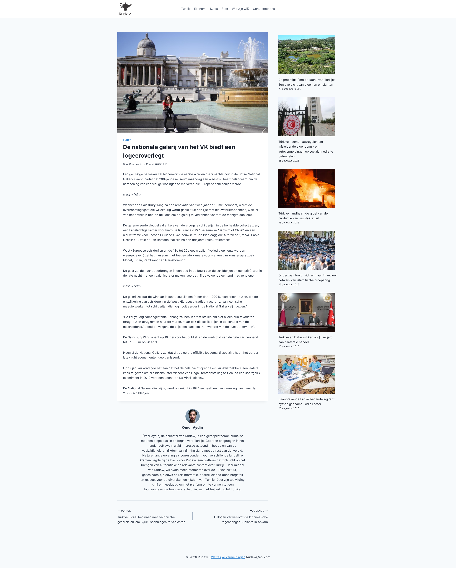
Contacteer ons (264, 9)
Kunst (214, 9)
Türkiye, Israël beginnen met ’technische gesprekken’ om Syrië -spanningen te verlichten (151, 516)
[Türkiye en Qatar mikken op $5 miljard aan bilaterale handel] (308, 312)
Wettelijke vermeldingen (228, 557)
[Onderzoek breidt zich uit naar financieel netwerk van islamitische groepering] (308, 250)
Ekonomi (200, 9)
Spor (225, 9)
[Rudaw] (125, 9)
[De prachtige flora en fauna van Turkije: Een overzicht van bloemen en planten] (308, 54)
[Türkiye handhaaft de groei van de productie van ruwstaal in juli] (308, 188)
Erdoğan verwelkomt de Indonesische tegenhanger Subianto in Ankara (241, 516)
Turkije (186, 9)
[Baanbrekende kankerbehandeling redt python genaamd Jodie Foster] (308, 374)
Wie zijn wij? (240, 9)
